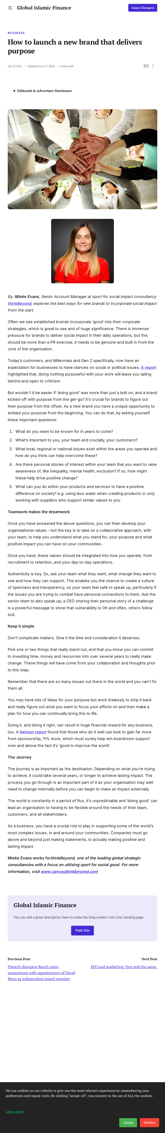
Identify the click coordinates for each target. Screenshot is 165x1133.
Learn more (14, 1111)
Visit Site (82, 930)
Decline (149, 1122)
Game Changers (142, 8)
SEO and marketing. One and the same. (124, 966)
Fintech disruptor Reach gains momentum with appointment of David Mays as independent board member (41, 972)
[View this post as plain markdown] (146, 66)
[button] (10, 8)
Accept (128, 1122)
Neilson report (33, 732)
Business (16, 33)
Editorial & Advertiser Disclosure (44, 90)
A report (148, 367)
